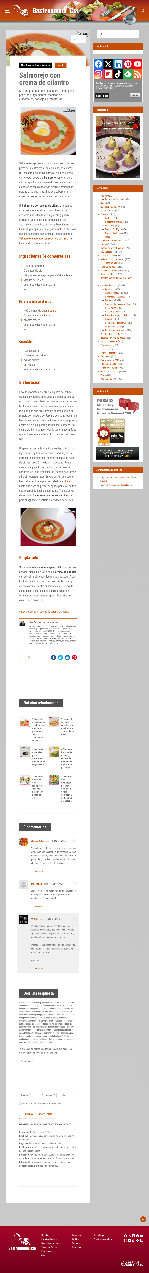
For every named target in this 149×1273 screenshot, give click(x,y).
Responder (39, 871)
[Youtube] (141, 1235)
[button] (7, 10)
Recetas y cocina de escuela (113, 337)
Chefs (103, 203)
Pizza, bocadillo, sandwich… (117, 315)
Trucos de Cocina (108, 364)
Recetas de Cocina (109, 285)
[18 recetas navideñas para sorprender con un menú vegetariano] (25, 752)
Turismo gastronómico (110, 367)
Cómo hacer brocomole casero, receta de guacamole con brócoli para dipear (67, 758)
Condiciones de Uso (103, 1239)
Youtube (137, 64)
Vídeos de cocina (108, 379)
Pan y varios (110, 308)
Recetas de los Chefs (110, 334)
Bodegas (109, 218)
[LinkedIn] (133, 1235)
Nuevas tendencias (109, 274)
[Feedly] (137, 1240)
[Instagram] (125, 1240)
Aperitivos (109, 289)
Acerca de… (77, 1235)
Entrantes (60, 65)
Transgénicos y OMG (109, 360)
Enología (104, 214)
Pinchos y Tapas (112, 311)
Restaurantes (106, 345)
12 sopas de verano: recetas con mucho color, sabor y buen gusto (67, 727)
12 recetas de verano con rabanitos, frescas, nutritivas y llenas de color (37, 787)
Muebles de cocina (109, 266)
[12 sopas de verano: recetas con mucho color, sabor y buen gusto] (54, 722)
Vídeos (103, 375)
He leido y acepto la (42, 1103)
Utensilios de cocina (109, 371)
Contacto (76, 1243)
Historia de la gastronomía (112, 248)
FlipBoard (108, 74)
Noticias (45, 1235)
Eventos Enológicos (114, 229)
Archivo (75, 1239)
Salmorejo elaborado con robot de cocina (42, 238)
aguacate (24, 611)
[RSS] (141, 1240)
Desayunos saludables (115, 296)
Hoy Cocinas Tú (107, 251)
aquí (56, 1165)
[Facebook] (125, 1235)
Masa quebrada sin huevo (120, 485)
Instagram (98, 74)
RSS (137, 74)
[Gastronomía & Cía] (46, 10)
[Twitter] (129, 1235)
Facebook (98, 64)
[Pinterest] (137, 1235)
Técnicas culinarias (108, 352)
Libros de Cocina (108, 255)
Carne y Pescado (113, 293)
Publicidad (76, 1247)
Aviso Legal (99, 1235)
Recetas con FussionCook (117, 322)
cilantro (34, 611)
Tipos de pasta (112, 263)
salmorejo (64, 611)
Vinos (107, 236)
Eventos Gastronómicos (111, 240)
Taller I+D (104, 349)
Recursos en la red (108, 341)
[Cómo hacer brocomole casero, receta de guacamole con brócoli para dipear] (54, 752)
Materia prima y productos (112, 259)
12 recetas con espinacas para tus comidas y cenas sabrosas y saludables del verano (66, 788)
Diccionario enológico (115, 221)
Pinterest (128, 64)
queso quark (49, 310)
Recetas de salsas (113, 326)
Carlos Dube (37, 841)
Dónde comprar (107, 210)
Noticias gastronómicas (111, 270)
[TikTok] (133, 1240)
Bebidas (104, 195)
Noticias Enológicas (114, 233)
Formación (105, 244)
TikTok (118, 74)
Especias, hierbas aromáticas (118, 304)
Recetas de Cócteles (114, 199)
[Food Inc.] (82, 39)
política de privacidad (51, 1103)
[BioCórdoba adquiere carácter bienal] (75, 39)
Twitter (108, 64)
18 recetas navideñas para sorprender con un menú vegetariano (38, 757)
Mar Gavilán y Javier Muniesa (35, 65)
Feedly (128, 74)
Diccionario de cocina (110, 207)
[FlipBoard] (129, 1240)
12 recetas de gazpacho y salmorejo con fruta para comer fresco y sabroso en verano (38, 730)
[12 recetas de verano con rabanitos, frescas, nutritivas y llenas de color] (25, 779)
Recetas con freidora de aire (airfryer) (117, 278)
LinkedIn (118, 64)
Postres (108, 319)
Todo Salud (105, 356)
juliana (66, 481)
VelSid (34, 919)
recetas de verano (48, 611)
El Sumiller (110, 225)
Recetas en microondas (116, 330)
